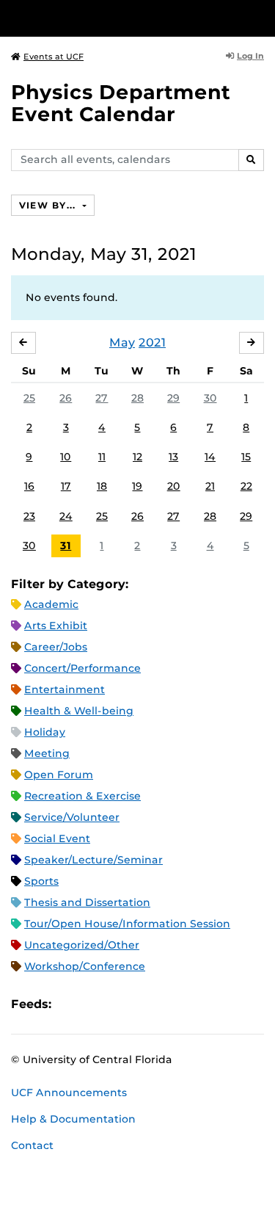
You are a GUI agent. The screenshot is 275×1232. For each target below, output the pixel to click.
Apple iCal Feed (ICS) (70, 1004)
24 (66, 516)
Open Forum (58, 774)
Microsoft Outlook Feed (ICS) (95, 1004)
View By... (49, 205)
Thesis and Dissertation (87, 902)
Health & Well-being (78, 710)
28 (137, 398)
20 (173, 486)
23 (29, 516)
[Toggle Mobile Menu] (260, 17)
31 (65, 545)
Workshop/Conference (84, 966)
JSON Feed (170, 1004)
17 (66, 486)
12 (137, 456)
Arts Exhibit (55, 625)
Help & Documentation (73, 1119)
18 (102, 486)
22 (246, 486)
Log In (250, 56)
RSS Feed (120, 1004)
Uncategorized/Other (81, 945)
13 (173, 456)
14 (210, 456)
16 (29, 486)
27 (101, 398)
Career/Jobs (55, 646)
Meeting (47, 753)
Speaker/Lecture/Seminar (93, 859)
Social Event (57, 838)
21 (210, 486)
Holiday (44, 732)
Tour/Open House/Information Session (127, 923)
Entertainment (64, 689)
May (122, 342)
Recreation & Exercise (82, 795)
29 (173, 398)
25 (29, 398)
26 (65, 398)
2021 (152, 342)
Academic (51, 604)
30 (210, 398)
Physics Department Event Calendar (120, 103)
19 (137, 486)
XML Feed (145, 1004)
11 (102, 456)
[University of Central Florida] (111, 18)
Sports (41, 881)
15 (246, 456)
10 (65, 456)
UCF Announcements (69, 1092)
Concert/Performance (82, 668)
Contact (32, 1145)
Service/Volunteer (72, 817)
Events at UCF (53, 56)
